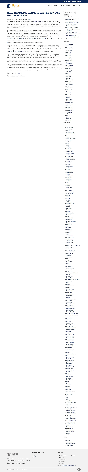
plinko (67, 381)
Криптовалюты (69, 428)
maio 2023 (68, 74)
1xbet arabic (68, 148)
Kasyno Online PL (70, 285)
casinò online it (69, 242)
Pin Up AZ (68, 358)
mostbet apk (69, 300)
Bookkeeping (69, 230)
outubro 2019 (69, 120)
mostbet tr (68, 331)
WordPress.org (69, 445)
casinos (68, 248)
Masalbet (68, 297)
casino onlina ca (69, 239)
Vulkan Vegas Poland (70, 421)
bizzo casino (69, 224)
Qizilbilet (68, 387)
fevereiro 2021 (69, 108)
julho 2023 (68, 71)
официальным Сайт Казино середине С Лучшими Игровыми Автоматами (73, 29)
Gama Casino (69, 269)
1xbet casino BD (69, 156)
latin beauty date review (38, 21)
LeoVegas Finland (70, 289)
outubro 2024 (69, 47)
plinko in (68, 383)
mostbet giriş (69, 316)
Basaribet (68, 211)
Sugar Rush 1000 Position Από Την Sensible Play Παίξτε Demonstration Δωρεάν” (72, 24)
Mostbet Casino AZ (70, 311)
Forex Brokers (69, 264)
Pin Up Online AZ (70, 370)
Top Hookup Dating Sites (71, 407)
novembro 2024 (69, 45)
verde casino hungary (70, 410)
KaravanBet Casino (70, 284)
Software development (71, 402)
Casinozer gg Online (70, 250)
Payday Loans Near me (71, 353)
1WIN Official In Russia (70, 138)
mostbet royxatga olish (71, 329)
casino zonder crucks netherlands (73, 245)
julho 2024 (68, 52)
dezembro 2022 (69, 83)
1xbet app (68, 146)
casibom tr (68, 232)
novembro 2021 (69, 104)
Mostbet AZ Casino (70, 303)
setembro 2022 (69, 87)
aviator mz (68, 198)
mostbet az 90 (69, 302)
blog (67, 226)
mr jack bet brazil (70, 342)
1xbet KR (68, 169)
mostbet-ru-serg (69, 339)
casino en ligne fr (70, 237)
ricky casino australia (70, 391)
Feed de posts (69, 442)
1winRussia (68, 141)
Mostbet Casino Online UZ (71, 315)
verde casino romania (70, 413)
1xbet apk (68, 145)
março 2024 (69, 58)
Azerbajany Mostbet (70, 203)
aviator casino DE (70, 192)
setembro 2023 (69, 68)
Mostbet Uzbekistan (70, 337)
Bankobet (68, 209)
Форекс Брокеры (70, 430)
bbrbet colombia (70, 213)
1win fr (67, 135)
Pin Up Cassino (69, 368)
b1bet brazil (68, 208)
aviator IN (68, 195)
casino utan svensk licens (71, 243)
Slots (67, 399)
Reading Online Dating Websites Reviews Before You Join (33, 14)
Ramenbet (68, 389)
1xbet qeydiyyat (69, 175)
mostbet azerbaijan (70, 307)
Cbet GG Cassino (70, 251)
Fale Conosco (76, 5)
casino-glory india (70, 247)
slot (67, 397)
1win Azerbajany (69, 128)
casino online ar (69, 240)
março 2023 (69, 78)
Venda (62, 5)
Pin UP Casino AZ (70, 366)
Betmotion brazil (69, 219)
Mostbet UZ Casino (70, 334)
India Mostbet (69, 277)
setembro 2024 (69, 49)
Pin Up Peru (68, 371)
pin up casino (69, 365)
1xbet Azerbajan (69, 151)
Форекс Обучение (70, 431)
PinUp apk (68, 374)
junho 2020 (68, 118)
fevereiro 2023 (69, 79)
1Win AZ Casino (69, 127)
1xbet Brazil (68, 154)
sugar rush (68, 404)
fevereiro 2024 (69, 60)
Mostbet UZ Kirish (70, 336)
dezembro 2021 (69, 102)
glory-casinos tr (69, 271)
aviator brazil (69, 190)
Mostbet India (69, 319)
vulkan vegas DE (69, 417)
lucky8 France (69, 290)
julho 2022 (68, 91)
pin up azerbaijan (70, 362)
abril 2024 (68, 57)
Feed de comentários (70, 443)
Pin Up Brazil (69, 363)
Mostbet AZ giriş (69, 305)
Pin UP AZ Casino (70, 360)
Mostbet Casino (69, 310)
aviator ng (68, 200)
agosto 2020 (69, 115)
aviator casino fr (69, 193)
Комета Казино (69, 426)
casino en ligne (69, 235)
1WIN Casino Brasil (70, 132)
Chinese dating (69, 253)
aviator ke (68, 196)
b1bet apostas (69, 205)
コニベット (68, 434)
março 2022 (69, 97)
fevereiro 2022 (69, 99)
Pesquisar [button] (66, 14)
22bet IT (68, 185)
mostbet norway (69, 323)
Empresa (56, 5)
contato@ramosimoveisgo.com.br (69, 465)
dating (67, 260)
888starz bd (69, 187)
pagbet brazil (69, 352)
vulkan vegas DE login (71, 418)
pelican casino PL (70, 357)
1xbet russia (68, 177)
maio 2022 (68, 94)
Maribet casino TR (70, 295)
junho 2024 (68, 53)
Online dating (69, 347)
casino (67, 234)
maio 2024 (68, 55)
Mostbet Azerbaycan (70, 308)
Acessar (68, 440)
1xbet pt (68, 174)
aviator (67, 188)
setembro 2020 (69, 113)
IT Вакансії (68, 282)
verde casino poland (70, 412)
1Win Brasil (68, 130)
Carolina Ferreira (27, 19)
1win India (68, 137)
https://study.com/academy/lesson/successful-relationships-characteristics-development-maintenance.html (30, 38)
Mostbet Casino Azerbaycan (72, 313)
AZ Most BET (69, 201)
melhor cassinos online (71, 298)
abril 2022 (68, 96)
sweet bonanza (69, 405)
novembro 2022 (69, 84)
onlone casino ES (70, 349)
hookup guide (69, 276)
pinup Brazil (68, 378)
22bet (67, 182)
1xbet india (68, 164)
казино (67, 425)
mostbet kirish (69, 321)
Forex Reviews (69, 266)
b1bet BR (68, 206)
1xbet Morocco (69, 172)
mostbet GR (68, 318)
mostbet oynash (69, 326)
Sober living (68, 400)
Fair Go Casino (69, 261)
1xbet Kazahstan (69, 166)
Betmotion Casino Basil (71, 221)
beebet (67, 216)
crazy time (68, 255)
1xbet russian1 (69, 180)
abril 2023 (68, 76)
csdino (67, 258)
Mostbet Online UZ (70, 324)
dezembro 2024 (69, 44)
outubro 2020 (69, 112)
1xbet (67, 143)
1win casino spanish (70, 133)
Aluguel (68, 5)
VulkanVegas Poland (70, 423)
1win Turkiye (69, 140)
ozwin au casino (69, 350)
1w (67, 125)
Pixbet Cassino (69, 379)
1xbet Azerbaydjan (70, 153)
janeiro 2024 (69, 62)
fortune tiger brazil (70, 268)
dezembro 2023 (69, 63)
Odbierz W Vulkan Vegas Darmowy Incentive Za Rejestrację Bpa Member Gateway (73, 34)
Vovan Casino (69, 415)
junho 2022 (68, 92)
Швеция (68, 433)
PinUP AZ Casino (69, 376)
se (66, 392)
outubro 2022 (69, 86)
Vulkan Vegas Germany (71, 420)
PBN (67, 355)
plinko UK (68, 384)
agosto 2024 (69, 50)
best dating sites (69, 217)
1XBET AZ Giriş (69, 150)
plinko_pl (68, 386)
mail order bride (69, 292)
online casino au (69, 345)
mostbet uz (68, 332)
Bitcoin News (69, 222)
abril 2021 (68, 105)
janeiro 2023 (69, 81)
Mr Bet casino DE (70, 340)
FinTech (68, 263)
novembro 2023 (69, 65)
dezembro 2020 (69, 110)
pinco (67, 373)
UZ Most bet (69, 408)
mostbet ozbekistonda (71, 328)
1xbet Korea (68, 167)
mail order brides (70, 294)
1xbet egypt (68, 161)
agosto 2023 (69, 70)
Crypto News (69, 256)
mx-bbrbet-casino (70, 344)
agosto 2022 (69, 89)
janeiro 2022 (69, 100)
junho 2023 (68, 73)
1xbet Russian (69, 179)
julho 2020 (68, 117)
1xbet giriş (68, 162)
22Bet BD (68, 183)
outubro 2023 (69, 66)
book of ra (68, 227)
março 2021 (68, 107)
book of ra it (68, 229)
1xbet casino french (70, 158)
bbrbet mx (68, 214)
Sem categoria (18, 73)
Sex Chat (68, 396)
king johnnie (68, 287)
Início (49, 5)
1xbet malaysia (69, 171)
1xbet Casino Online (70, 159)
